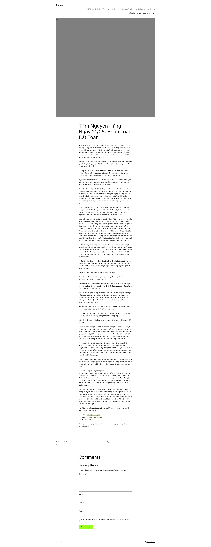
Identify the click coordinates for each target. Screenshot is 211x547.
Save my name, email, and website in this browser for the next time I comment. (105, 521)
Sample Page (151, 9)
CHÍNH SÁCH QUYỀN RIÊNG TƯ (93, 9)
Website (81, 511)
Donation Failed (127, 9)
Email (81, 502)
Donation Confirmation (113, 9)
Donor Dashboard (139, 9)
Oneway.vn (60, 5)
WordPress (151, 542)
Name (81, 494)
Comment (83, 474)
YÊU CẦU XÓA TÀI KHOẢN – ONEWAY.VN (142, 13)
